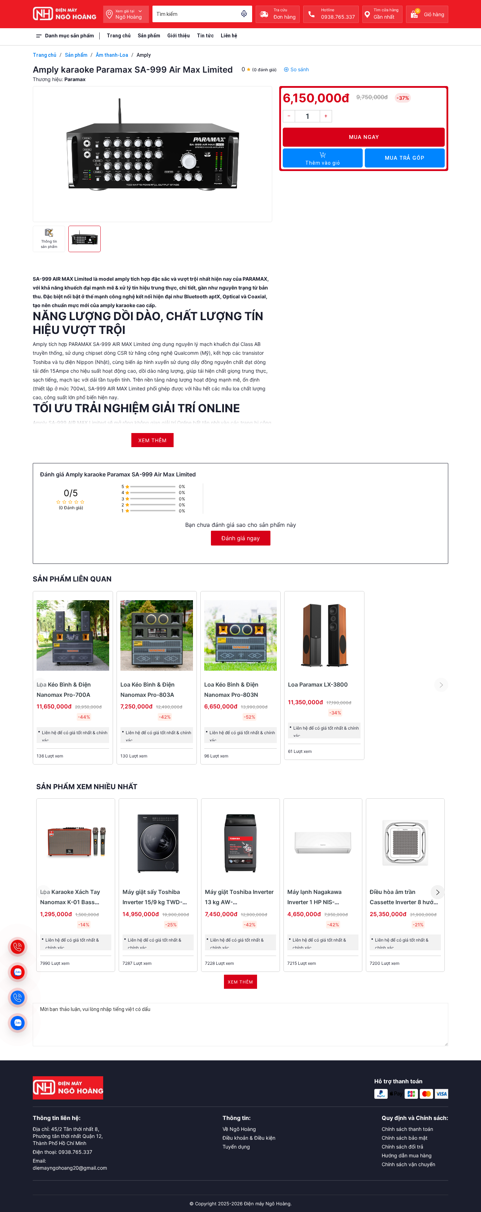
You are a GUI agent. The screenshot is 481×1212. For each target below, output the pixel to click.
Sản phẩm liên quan (72, 579)
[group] (152, 154)
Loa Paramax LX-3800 (318, 684)
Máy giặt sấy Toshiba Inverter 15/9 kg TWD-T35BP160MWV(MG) (152, 902)
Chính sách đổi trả (402, 1147)
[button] (438, 892)
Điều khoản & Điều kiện (249, 1138)
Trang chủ (119, 35)
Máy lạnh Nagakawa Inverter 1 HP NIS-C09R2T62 (314, 902)
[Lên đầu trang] (460, 1163)
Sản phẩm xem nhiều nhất (86, 786)
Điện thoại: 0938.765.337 (62, 1152)
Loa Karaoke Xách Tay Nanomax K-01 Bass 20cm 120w (70, 902)
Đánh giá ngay (240, 538)
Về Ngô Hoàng (239, 1129)
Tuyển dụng (236, 1147)
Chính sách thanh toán (407, 1129)
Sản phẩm (149, 35)
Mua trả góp (405, 158)
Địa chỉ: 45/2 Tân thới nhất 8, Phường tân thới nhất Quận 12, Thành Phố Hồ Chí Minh (68, 1136)
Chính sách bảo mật (404, 1138)
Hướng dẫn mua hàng (407, 1155)
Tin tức (205, 35)
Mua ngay (364, 137)
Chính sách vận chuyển (408, 1164)
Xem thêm (240, 982)
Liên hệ (229, 35)
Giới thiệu (178, 35)
